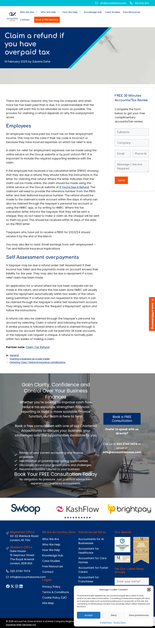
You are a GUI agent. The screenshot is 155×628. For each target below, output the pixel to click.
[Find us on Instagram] (16, 586)
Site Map (48, 603)
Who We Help (48, 12)
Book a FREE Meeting (47, 19)
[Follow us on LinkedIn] (21, 586)
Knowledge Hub (93, 12)
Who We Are (27, 12)
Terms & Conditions (55, 592)
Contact (25, 19)
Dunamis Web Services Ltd (21, 624)
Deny (114, 615)
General (14, 355)
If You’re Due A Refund (74, 187)
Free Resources (131, 12)
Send (121, 180)
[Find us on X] (12, 586)
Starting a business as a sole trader (30, 358)
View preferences (139, 615)
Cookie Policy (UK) (54, 597)
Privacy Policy (120, 622)
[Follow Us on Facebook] (8, 586)
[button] (148, 589)
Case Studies (112, 12)
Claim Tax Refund (37, 347)
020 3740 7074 (142, 3)
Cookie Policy (106, 622)
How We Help (70, 12)
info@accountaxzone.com (113, 3)
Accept (88, 615)
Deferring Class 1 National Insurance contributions (37, 362)
